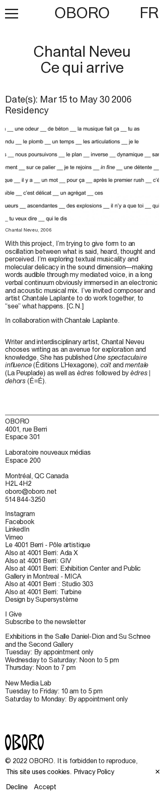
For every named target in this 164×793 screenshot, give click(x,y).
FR (149, 12)
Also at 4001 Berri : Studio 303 (49, 584)
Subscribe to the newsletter (45, 621)
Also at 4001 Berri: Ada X (41, 552)
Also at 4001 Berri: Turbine (43, 591)
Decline (17, 786)
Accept (45, 786)
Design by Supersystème (41, 599)
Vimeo (14, 537)
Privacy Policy (94, 771)
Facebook (19, 521)
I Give (13, 614)
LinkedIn (17, 529)
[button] (11, 13)
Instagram (20, 513)
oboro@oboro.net (31, 491)
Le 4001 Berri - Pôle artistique (47, 544)
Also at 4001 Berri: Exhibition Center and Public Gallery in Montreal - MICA (73, 572)
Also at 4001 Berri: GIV (38, 560)
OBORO (82, 13)
